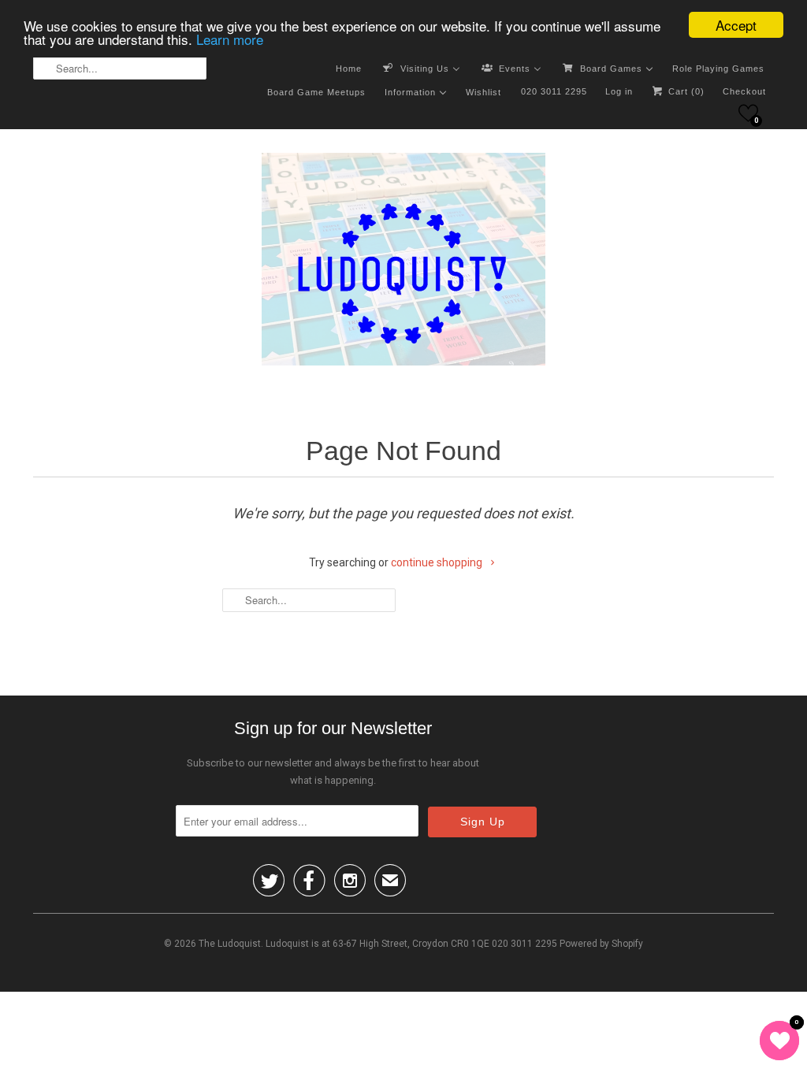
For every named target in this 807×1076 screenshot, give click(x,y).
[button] (748, 113)
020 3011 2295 (554, 91)
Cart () (685, 91)
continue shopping (438, 562)
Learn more (229, 39)
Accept (736, 25)
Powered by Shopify (601, 943)
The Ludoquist (230, 943)
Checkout (744, 91)
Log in (619, 91)
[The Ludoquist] (403, 262)
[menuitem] (348, 68)
